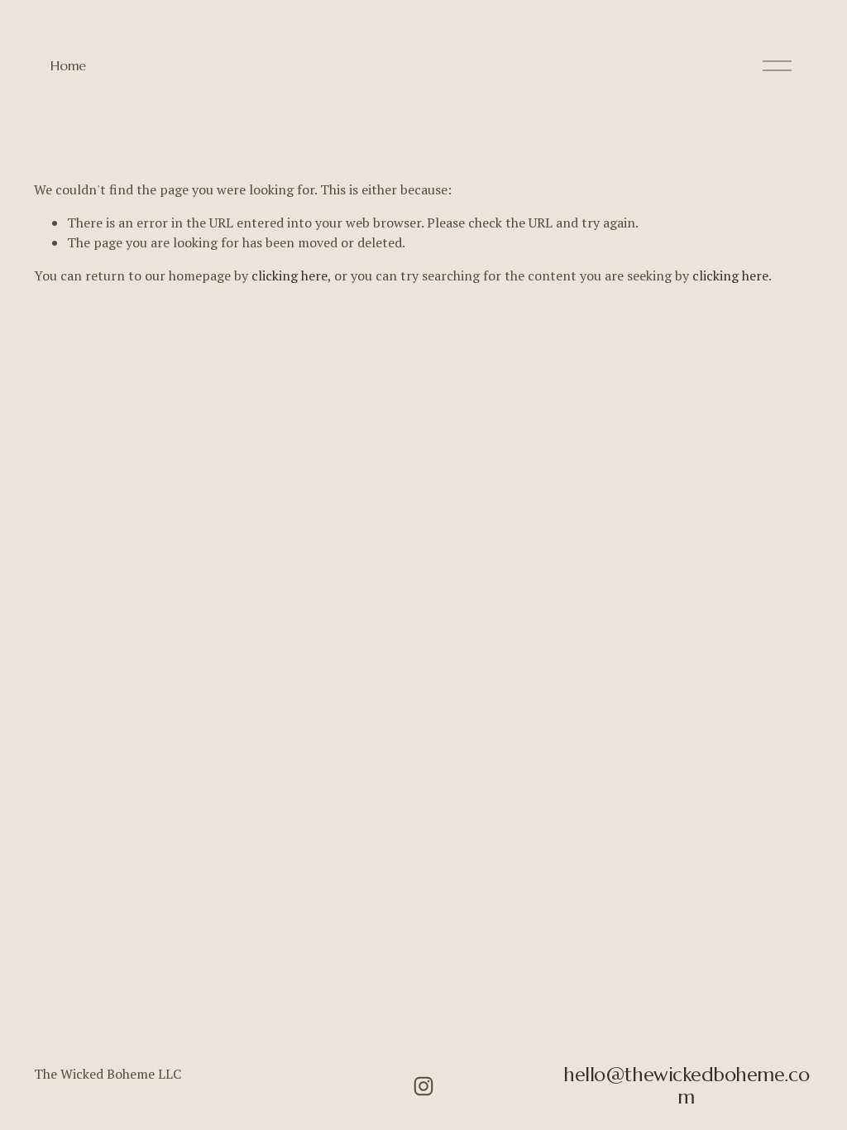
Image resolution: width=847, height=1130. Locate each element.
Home (68, 65)
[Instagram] (423, 1086)
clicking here (289, 275)
